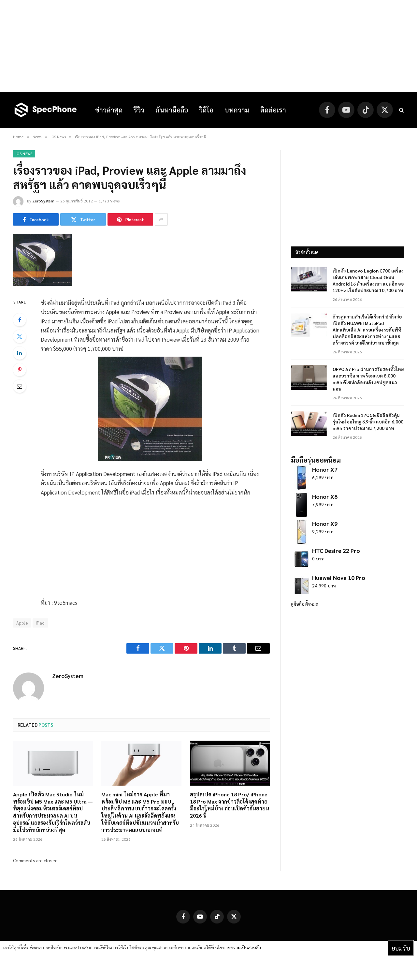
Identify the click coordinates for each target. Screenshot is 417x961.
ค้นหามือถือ (171, 110)
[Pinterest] (19, 369)
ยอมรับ (401, 948)
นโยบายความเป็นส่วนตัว (238, 947)
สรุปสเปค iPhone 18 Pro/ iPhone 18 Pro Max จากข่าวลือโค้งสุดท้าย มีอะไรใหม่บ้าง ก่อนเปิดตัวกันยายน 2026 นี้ (229, 805)
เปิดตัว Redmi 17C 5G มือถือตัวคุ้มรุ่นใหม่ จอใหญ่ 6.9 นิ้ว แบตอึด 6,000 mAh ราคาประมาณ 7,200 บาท (368, 421)
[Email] (19, 386)
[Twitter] (19, 336)
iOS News (24, 153)
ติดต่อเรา (273, 110)
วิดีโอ (206, 110)
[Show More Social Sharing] (161, 219)
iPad (40, 623)
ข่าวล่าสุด (108, 110)
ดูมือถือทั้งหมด (304, 604)
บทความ (236, 110)
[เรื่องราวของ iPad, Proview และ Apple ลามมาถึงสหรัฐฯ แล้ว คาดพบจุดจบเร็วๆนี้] (42, 284)
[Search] (401, 110)
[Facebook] (19, 319)
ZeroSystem (43, 200)
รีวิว (139, 110)
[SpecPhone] (45, 109)
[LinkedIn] (19, 353)
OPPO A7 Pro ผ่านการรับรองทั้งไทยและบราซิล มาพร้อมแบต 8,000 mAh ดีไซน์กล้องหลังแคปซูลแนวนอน (368, 379)
